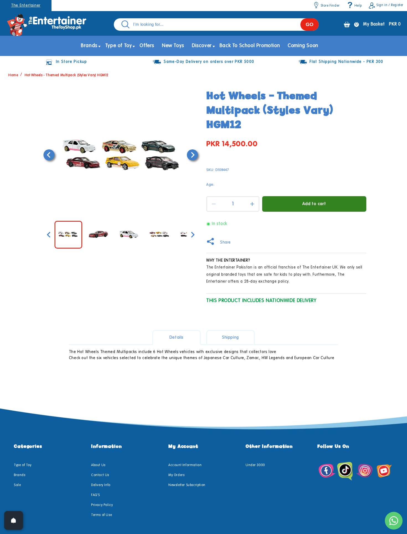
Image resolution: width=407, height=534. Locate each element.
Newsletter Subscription (186, 485)
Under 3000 (255, 465)
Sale (17, 485)
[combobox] (216, 24)
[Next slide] (192, 154)
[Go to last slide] (49, 154)
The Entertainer (25, 5)
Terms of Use (101, 515)
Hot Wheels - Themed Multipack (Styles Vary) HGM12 (67, 75)
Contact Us (100, 475)
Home (13, 75)
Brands (19, 475)
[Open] (13, 520)
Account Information (185, 465)
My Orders (176, 475)
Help (358, 5)
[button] (89, 46)
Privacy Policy (102, 505)
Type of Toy (23, 465)
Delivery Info (100, 485)
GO (309, 24)
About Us (98, 465)
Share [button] (225, 242)
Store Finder (330, 5)
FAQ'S (95, 495)
